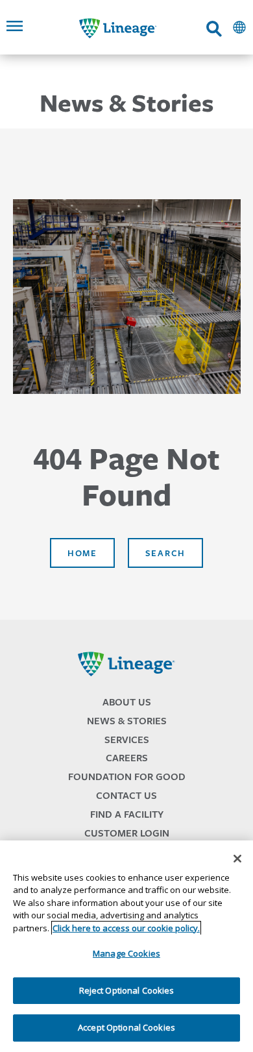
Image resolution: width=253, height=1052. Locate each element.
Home (82, 553)
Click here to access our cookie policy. (126, 928)
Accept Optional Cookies (126, 1027)
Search (165, 553)
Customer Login (126, 833)
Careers (127, 758)
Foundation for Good (127, 776)
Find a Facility (126, 814)
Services (126, 739)
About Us (126, 702)
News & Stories (127, 721)
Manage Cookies (126, 953)
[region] (126, 946)
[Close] (237, 858)
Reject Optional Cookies (127, 990)
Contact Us (126, 795)
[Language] (239, 27)
